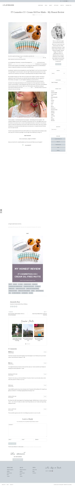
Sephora (52, 111)
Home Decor (58, 144)
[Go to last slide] (12, 333)
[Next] (42, 333)
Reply (45, 363)
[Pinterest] (63, 1)
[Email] (66, 1)
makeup (32, 290)
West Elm (53, 120)
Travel (58, 150)
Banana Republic (54, 97)
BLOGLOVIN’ (16, 227)
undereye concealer (27, 87)
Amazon (52, 90)
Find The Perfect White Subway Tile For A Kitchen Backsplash (16, 313)
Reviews (40, 14)
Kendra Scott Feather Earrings (33, 288)
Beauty (37, 14)
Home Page (40, 5)
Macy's (52, 106)
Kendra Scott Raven (13, 290)
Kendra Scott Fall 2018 (20, 288)
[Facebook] (62, 1)
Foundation (34, 284)
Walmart (52, 119)
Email (23, 439)
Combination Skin (27, 284)
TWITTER (39, 227)
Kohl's (52, 103)
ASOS (52, 95)
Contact (34, 473)
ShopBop (53, 112)
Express (52, 100)
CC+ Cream (20, 284)
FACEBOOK (28, 227)
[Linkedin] (65, 1)
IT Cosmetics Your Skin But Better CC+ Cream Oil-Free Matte (23, 64)
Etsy (52, 98)
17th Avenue (69, 484)
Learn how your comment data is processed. (32, 446)
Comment (11, 424)
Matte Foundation (39, 290)
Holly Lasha (11, 408)
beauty (10, 284)
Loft (52, 105)
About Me (35, 469)
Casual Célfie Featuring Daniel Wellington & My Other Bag (17, 339)
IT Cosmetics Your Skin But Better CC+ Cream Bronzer (32, 57)
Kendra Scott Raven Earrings (24, 290)
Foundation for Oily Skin (29, 286)
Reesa (9, 385)
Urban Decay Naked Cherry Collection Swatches (39, 313)
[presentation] (17, 330)
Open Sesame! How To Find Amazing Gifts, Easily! (39, 339)
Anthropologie (54, 94)
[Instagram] (60, 1)
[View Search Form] (68, 1)
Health (58, 141)
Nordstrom (53, 108)
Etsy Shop (56, 5)
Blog (33, 471)
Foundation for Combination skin (15, 286)
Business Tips (68, 5)
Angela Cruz (11, 396)
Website (36, 439)
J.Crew (52, 101)
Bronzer (15, 284)
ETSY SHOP (22, 227)
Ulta (52, 117)
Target (52, 114)
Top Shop (53, 115)
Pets (58, 147)
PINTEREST (34, 227)
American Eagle (54, 92)
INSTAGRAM (10, 227)
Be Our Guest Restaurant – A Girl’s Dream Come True (28, 339)
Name (10, 439)
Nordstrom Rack (54, 109)
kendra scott (11, 288)
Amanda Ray (15, 302)
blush (34, 87)
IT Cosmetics (34, 62)
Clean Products (58, 138)
